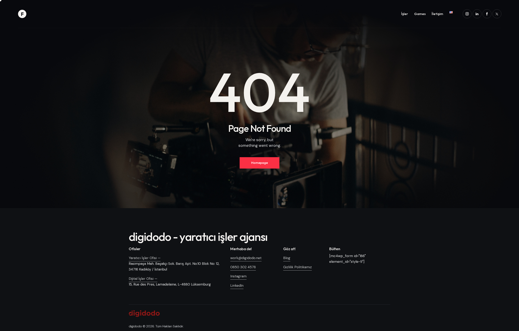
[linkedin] (477, 13)
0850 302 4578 (243, 267)
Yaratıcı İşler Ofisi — (145, 258)
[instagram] (467, 13)
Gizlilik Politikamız (297, 267)
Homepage (259, 163)
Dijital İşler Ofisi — (143, 278)
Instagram (238, 276)
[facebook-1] (487, 13)
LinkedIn (236, 285)
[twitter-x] (496, 13)
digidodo (135, 326)
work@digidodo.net (246, 258)
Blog (286, 258)
